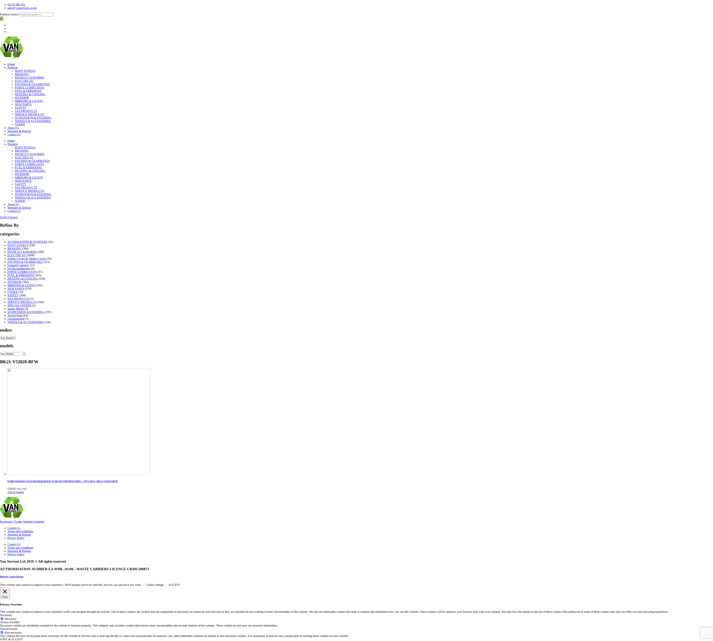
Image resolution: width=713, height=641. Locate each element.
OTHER (20, 124)
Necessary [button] (6, 615)
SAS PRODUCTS (26, 111)
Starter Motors (15, 308)
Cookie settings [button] (155, 584)
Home (11, 64)
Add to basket (15, 492)
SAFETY (20, 107)
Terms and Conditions (20, 531)
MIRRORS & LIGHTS (29, 101)
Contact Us (14, 134)
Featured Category (18, 265)
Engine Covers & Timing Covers (26, 258)
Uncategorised (15, 318)
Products (12, 67)
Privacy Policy (16, 538)
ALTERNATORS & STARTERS (27, 241)
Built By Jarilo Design (11, 576)
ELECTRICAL (24, 80)
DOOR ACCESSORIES (29, 77)
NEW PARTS (23, 104)
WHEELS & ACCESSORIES (33, 121)
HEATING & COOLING (30, 94)
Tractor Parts (14, 315)
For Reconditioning (18, 268)
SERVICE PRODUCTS (29, 114)
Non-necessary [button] (8, 628)
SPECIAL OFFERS (19, 305)
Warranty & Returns (19, 131)
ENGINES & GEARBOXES (32, 84)
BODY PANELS (25, 70)
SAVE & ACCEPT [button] (11, 639)
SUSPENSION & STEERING (33, 117)
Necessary (10, 618)
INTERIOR (22, 97)
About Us (13, 127)
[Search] (1, 18)
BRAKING (22, 74)
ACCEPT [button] (174, 584)
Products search (9, 14)
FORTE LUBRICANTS (29, 87)
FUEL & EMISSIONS (28, 91)
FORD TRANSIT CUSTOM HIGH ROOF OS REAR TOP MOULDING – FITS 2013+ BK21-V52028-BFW (62, 481)
